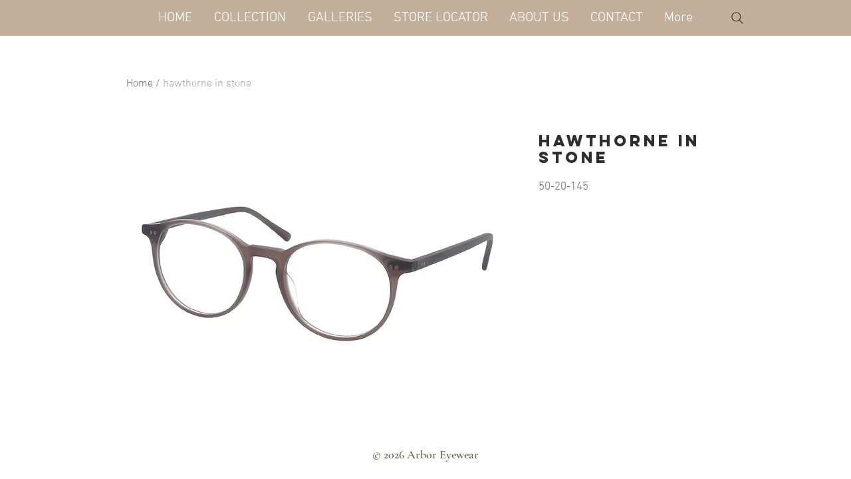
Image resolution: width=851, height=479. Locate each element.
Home (139, 83)
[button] (250, 18)
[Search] (737, 18)
